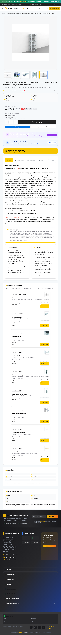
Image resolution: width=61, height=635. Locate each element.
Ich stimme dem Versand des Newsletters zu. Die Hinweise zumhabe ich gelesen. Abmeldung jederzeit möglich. (45, 521)
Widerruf (6, 621)
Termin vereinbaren (49, 546)
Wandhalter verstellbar (19, 413)
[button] (5, 75)
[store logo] (16, 8)
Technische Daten (20, 160)
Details (10, 160)
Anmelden (51, 516)
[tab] (30, 150)
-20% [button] (23, 108)
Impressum (33, 618)
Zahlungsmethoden (35, 621)
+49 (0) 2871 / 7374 (56, 4)
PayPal (18, 127)
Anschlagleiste (16, 336)
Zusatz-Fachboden (17, 317)
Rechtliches (51, 160)
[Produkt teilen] (56, 91)
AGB (5, 618)
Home (3, 13)
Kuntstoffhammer (17, 452)
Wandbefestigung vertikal (20, 394)
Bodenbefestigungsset (18, 432)
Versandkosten (32, 160)
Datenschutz (42, 521)
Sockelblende (16, 355)
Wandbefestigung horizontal (20, 375)
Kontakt (6, 620)
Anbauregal (15, 298)
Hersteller (42, 160)
